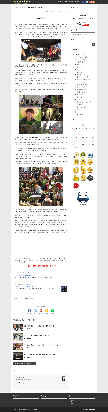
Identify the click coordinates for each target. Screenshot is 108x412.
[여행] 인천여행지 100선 (83, 102)
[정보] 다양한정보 (81, 84)
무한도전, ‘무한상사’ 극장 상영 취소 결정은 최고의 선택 (39, 354)
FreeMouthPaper (21, 377)
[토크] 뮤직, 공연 (81, 82)
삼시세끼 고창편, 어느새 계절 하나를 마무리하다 (28, 7)
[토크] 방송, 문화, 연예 (52, 11)
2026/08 (83, 125)
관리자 (73, 401)
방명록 (79, 2)
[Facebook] (83, 2)
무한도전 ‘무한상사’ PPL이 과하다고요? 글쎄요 (37, 335)
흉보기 (77, 112)
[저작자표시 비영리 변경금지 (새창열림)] (31, 298)
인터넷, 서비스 (82, 77)
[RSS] (93, 2)
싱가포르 (79, 94)
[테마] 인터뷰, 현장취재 (83, 79)
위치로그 (73, 2)
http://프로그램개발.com (21, 273)
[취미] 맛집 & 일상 (81, 107)
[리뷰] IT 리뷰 (80, 59)
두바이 (79, 99)
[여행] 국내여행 (80, 89)
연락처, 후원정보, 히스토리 (80, 35)
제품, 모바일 (81, 62)
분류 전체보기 (79, 54)
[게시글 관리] (21, 299)
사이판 (79, 97)
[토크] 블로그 (80, 109)
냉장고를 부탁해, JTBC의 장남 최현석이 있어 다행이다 (39, 326)
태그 (61, 2)
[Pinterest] (90, 2)
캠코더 (79, 67)
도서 (78, 69)
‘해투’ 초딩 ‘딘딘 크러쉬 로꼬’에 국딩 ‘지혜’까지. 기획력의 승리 (41, 345)
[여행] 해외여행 (80, 92)
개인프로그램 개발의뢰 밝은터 (24, 275)
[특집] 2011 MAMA (81, 87)
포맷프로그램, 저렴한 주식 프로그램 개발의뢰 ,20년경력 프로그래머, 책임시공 (35, 289)
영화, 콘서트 (81, 74)
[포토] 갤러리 (80, 104)
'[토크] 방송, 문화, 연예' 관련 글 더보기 (24, 363)
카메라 (79, 64)
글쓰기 (73, 403)
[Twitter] (87, 2)
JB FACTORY (92, 409)
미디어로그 (67, 2)
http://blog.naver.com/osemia (23, 284)
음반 (79, 72)
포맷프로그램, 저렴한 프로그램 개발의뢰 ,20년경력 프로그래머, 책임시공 (34, 277)
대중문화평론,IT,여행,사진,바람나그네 (25, 379)
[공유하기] (19, 299)
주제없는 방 (79, 114)
